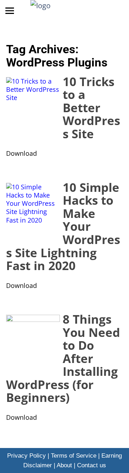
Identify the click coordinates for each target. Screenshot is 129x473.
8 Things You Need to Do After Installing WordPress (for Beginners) (63, 358)
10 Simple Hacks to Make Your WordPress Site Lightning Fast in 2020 (63, 226)
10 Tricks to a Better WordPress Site (91, 107)
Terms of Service (73, 455)
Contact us (91, 465)
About (64, 465)
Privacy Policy (26, 455)
